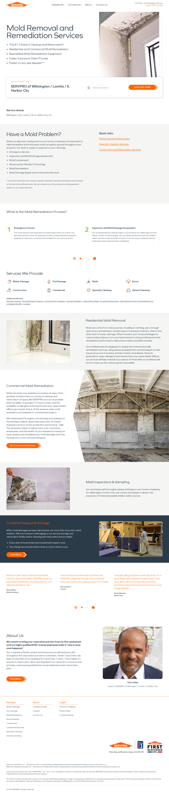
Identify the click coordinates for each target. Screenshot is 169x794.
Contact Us (101, 4)
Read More (15, 679)
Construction (11, 723)
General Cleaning (13, 736)
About (88, 5)
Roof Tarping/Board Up (143, 301)
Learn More (15, 554)
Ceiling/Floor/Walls (91, 301)
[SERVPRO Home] (17, 4)
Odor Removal (126, 301)
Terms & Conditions (67, 707)
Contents (26, 304)
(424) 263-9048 (154, 5)
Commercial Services (15, 727)
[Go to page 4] (88, 258)
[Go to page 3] (85, 258)
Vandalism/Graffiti (14, 304)
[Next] (95, 259)
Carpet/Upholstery (74, 301)
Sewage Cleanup (13, 301)
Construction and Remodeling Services (120, 149)
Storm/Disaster (12, 719)
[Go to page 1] (80, 258)
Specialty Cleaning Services (114, 144)
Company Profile (40, 707)
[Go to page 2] (83, 258)
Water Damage (13, 707)
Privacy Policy (65, 711)
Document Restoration (109, 301)
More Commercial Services (22, 445)
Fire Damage (12, 711)
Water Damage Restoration (114, 138)
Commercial (74, 5)
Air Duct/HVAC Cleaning (54, 301)
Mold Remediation (14, 715)
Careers (36, 711)
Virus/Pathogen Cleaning (32, 301)
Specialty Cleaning (14, 732)
